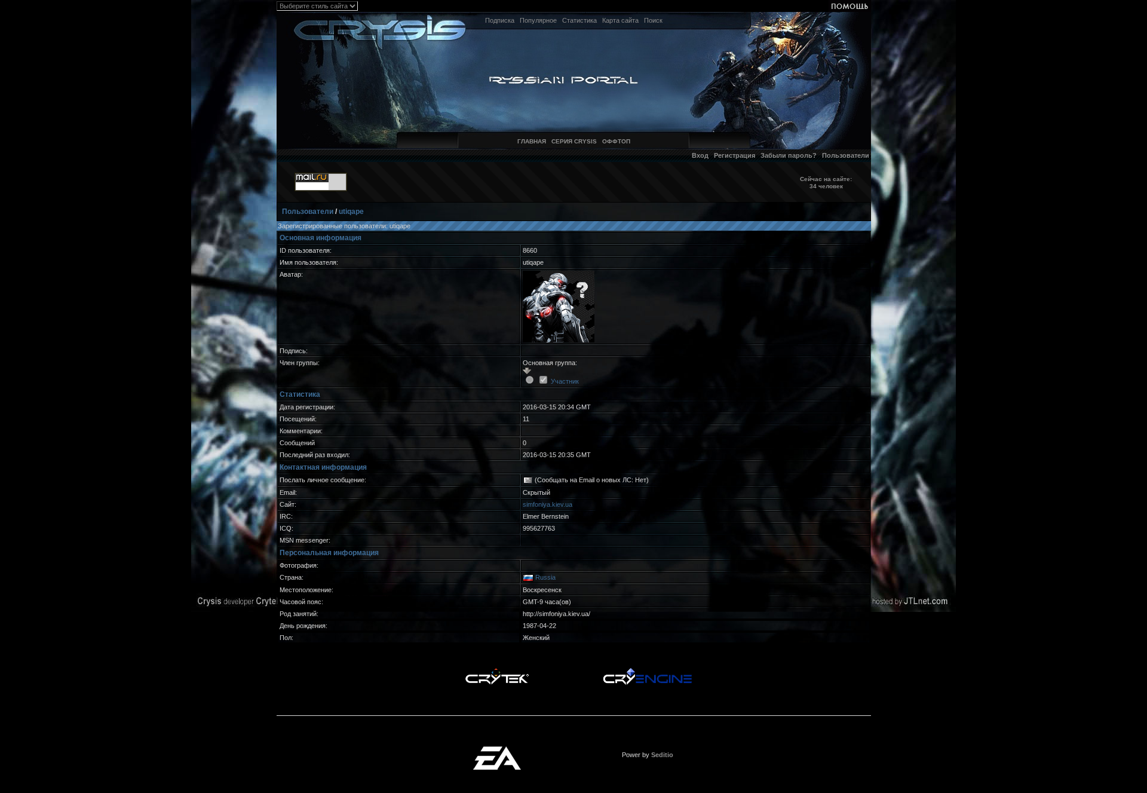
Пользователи (845, 155)
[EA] (497, 750)
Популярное (538, 20)
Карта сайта (620, 20)
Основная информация (320, 238)
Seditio (662, 754)
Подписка (499, 20)
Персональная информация (329, 553)
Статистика (579, 20)
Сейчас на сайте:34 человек (826, 182)
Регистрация (734, 155)
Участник (565, 381)
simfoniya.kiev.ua (547, 504)
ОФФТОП (616, 141)
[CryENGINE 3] (647, 671)
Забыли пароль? (788, 155)
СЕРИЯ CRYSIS (574, 141)
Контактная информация (323, 467)
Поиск (653, 20)
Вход (700, 155)
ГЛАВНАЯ (531, 141)
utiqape (351, 211)
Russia (545, 577)
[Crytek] (497, 671)
